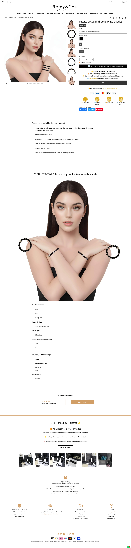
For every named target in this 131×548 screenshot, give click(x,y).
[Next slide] (63, 83)
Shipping (88, 31)
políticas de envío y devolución (110, 88)
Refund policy (57, 541)
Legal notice (87, 541)
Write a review (82, 402)
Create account (117, 1)
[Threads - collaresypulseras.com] (113, 18)
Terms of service (72, 541)
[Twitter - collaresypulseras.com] (110, 18)
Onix (81, 51)
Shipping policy (80, 541)
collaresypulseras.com (38, 541)
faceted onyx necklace (54, 144)
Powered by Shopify (49, 541)
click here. (71, 153)
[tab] (27, 83)
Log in (110, 1)
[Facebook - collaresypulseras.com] (116, 18)
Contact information (95, 541)
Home (5, 17)
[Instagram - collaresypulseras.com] (119, 18)
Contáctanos (93, 78)
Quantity (82, 56)
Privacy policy (64, 541)
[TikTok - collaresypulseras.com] (123, 18)
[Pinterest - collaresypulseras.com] (126, 18)
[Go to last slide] (7, 83)
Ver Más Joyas (65, 447)
